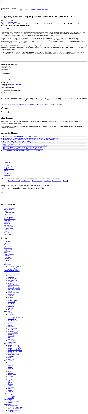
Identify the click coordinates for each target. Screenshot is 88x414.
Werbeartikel (11, 305)
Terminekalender (56, 181)
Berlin (9, 362)
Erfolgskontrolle (8, 226)
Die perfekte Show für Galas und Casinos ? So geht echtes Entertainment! (23, 149)
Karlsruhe (10, 379)
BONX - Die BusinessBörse (15, 317)
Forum (65, 181)
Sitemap (6, 172)
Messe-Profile (8, 244)
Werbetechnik (11, 302)
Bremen (10, 364)
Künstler (10, 291)
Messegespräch (8, 223)
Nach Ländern (11, 396)
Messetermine (8, 234)
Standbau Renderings (13, 354)
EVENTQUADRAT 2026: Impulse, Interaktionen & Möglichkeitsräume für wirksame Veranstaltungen (31, 138)
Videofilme (11, 356)
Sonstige (10, 286)
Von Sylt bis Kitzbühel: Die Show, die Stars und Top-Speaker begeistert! (23, 150)
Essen (9, 371)
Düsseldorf (10, 368)
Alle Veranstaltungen (13, 401)
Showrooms (11, 359)
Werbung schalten (9, 169)
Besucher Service (37, 181)
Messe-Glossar (8, 248)
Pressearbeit (7, 214)
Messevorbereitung (13, 331)
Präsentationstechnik (13, 274)
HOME (6, 263)
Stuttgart (10, 390)
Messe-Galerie (8, 343)
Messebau (10, 297)
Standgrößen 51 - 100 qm (14, 348)
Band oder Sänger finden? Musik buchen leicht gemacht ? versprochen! (22, 147)
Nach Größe (11, 398)
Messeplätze (7, 233)
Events (9, 357)
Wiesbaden (10, 391)
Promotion (10, 309)
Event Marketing (8, 231)
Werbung (10, 308)
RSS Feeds (7, 257)
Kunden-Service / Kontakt (15, 412)
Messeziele (7, 211)
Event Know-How (9, 229)
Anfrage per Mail (6, 104)
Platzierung (7, 216)
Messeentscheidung (9, 208)
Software (10, 283)
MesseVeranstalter (12, 300)
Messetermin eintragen (14, 410)
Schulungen (11, 277)
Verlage (10, 299)
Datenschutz (7, 173)
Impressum (7, 175)
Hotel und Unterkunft (13, 285)
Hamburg (10, 376)
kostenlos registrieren (13, 268)
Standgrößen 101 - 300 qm (15, 350)
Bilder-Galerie (8, 249)
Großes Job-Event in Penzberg (11, 144)
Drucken (3, 22)
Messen (10, 402)
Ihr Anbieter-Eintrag (13, 405)
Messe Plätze (47, 181)
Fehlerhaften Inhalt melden (19, 104)
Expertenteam (11, 322)
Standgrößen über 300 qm (15, 351)
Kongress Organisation (14, 288)
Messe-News (7, 243)
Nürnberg (10, 385)
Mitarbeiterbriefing (9, 220)
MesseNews (33, 9)
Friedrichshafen (12, 374)
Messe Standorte (8, 360)
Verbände (10, 295)
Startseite (26, 9)
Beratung (10, 272)
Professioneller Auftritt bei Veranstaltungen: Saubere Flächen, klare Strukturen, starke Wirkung (28, 139)
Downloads (7, 260)
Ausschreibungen (9, 254)
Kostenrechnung (8, 228)
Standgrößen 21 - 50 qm (14, 347)
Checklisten (7, 255)
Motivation (7, 222)
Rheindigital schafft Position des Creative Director (16, 141)
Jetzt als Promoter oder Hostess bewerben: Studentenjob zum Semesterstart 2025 (25, 146)
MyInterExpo (7, 264)
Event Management (13, 281)
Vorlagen (10, 312)
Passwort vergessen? (13, 269)
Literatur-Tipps (8, 258)
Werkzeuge (7, 251)
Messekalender (8, 246)
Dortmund (10, 365)
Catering (10, 275)
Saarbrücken (11, 387)
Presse (6, 170)
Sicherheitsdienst (12, 280)
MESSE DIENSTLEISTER (12, 271)
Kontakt (6, 164)
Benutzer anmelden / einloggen (16, 266)
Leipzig (10, 382)
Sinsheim (10, 388)
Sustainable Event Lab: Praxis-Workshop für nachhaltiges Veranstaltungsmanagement (26, 142)
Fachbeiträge (7, 241)
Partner (6, 167)
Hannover (10, 377)
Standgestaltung (8, 217)
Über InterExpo (8, 166)
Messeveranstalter (43, 9)
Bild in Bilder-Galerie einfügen (16, 407)
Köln (9, 381)
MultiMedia (11, 303)
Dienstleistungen (12, 278)
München (10, 384)
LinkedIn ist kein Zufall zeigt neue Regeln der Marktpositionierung (21, 136)
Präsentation (7, 225)
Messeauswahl (8, 209)
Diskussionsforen (12, 320)
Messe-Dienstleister (13, 181)
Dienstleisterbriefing (9, 212)
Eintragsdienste (8, 404)
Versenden (9, 22)
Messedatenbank (8, 393)
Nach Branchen (12, 395)
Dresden (10, 367)
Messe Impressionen (13, 353)
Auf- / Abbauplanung (10, 219)
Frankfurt (10, 373)
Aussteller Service (25, 181)
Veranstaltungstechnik (13, 292)
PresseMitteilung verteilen (15, 408)
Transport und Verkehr (14, 289)
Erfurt (9, 370)
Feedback (15, 22)
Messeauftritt (11, 329)
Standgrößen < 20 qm (13, 345)
